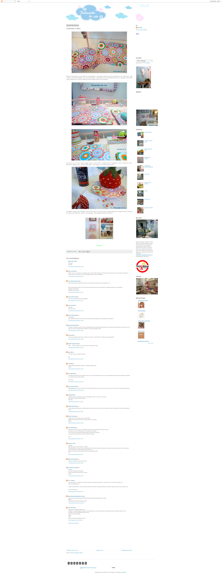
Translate (147, 63)
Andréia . (70, 443)
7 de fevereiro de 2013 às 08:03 (75, 463)
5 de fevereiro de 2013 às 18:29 (75, 330)
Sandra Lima (71, 416)
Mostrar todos (150, 343)
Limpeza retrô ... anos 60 (148, 183)
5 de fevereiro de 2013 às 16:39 (75, 276)
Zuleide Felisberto (72, 343)
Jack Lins (70, 507)
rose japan (70, 373)
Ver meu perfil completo (141, 29)
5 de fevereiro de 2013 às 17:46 (75, 310)
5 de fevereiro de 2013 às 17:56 (75, 320)
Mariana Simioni (72, 459)
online (137, 33)
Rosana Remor (71, 296)
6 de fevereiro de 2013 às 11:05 (75, 401)
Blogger (124, 572)
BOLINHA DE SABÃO (147, 158)
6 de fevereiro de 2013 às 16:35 (75, 423)
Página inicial (99, 550)
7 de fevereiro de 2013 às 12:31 (75, 475)
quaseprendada (72, 325)
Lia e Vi (69, 480)
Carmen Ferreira (72, 467)
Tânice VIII (146, 174)
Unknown (140, 27)
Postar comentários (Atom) (76, 552)
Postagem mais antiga (126, 550)
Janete (69, 335)
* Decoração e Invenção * (144, 321)
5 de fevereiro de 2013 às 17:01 (75, 292)
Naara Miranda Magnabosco (75, 496)
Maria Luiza (71, 271)
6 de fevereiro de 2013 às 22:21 (75, 454)
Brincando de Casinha (143, 341)
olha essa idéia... (148, 132)
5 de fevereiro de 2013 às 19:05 (75, 347)
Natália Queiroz (71, 406)
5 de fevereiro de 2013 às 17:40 (75, 300)
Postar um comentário (73, 523)
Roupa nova (147, 199)
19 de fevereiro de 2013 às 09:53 (76, 503)
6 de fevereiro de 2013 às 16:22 (75, 411)
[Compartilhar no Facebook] (87, 251)
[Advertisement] (99, 537)
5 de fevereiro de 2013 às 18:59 (75, 339)
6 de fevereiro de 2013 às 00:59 (75, 381)
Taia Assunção (71, 386)
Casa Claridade (141, 310)
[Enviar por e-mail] (82, 251)
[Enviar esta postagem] (79, 251)
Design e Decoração (143, 300)
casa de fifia (71, 427)
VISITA (145, 191)
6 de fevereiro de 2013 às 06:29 (75, 390)
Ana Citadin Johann (73, 281)
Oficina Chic (71, 261)
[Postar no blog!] (84, 251)
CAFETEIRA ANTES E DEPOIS (148, 166)
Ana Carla (70, 305)
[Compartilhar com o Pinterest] (89, 251)
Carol (69, 363)
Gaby (69, 352)
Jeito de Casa (141, 331)
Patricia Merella (72, 315)
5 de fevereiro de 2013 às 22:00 (75, 369)
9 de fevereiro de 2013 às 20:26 (75, 491)
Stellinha (70, 395)
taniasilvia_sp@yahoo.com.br (143, 255)
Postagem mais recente (72, 550)
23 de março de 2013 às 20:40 (75, 520)
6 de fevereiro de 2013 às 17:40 (75, 438)
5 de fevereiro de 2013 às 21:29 (75, 359)
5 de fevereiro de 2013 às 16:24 (75, 266)
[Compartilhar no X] (86, 251)
